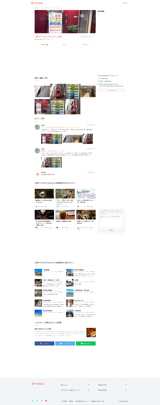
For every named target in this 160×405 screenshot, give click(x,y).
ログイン (125, 3)
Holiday (37, 2)
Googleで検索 (111, 90)
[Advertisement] (65, 62)
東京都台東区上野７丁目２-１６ (109, 75)
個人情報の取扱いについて (82, 401)
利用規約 (71, 401)
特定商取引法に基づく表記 (97, 401)
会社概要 (64, 401)
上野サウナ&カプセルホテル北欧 (48, 36)
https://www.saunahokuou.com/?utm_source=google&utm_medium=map (111, 85)
